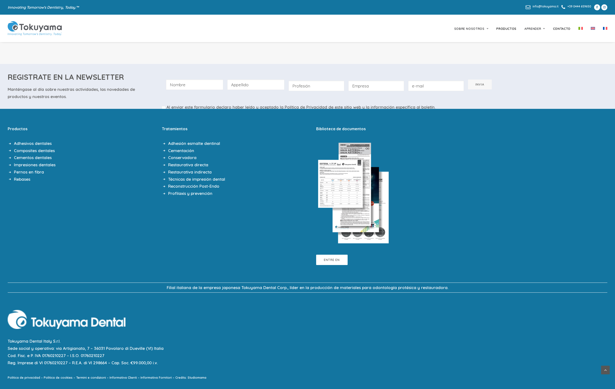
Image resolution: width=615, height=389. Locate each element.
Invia (479, 84)
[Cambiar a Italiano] (580, 28)
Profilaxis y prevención (190, 193)
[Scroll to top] (605, 369)
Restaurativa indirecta (190, 171)
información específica (393, 107)
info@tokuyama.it (546, 6)
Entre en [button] (332, 260)
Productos (506, 29)
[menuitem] (542, 6)
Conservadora (182, 157)
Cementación (181, 150)
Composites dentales (34, 150)
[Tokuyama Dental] (35, 28)
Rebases (22, 179)
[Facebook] (596, 7)
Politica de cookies (58, 377)
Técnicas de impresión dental (196, 179)
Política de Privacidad (306, 107)
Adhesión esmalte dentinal (194, 143)
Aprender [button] (532, 29)
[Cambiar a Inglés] (592, 28)
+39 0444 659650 (579, 6)
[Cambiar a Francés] (603, 28)
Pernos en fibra (29, 171)
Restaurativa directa (188, 164)
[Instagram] (604, 7)
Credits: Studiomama (190, 377)
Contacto (562, 29)
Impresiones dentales (34, 164)
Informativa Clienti (123, 377)
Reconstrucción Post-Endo (193, 186)
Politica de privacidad (24, 377)
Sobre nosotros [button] (469, 29)
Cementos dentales (33, 157)
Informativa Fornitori (156, 377)
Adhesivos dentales (33, 143)
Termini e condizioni (91, 377)
